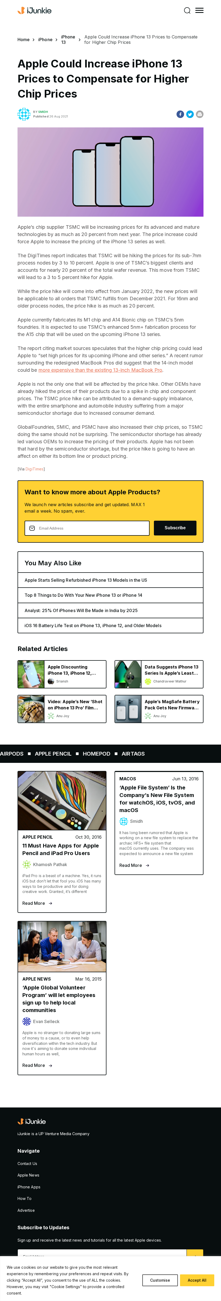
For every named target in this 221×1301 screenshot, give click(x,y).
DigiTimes (34, 469)
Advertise (26, 1210)
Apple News (28, 1175)
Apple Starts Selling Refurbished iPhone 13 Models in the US (86, 580)
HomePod (84, 753)
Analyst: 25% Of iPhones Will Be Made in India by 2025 (81, 610)
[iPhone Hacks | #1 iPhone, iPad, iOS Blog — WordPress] (35, 10)
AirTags (121, 753)
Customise (160, 1280)
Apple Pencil (41, 753)
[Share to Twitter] (190, 114)
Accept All (197, 1280)
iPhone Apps (29, 1187)
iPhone (45, 39)
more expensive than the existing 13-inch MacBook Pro (101, 370)
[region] (110, 1278)
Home (24, 39)
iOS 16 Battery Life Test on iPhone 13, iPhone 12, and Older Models (93, 625)
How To (25, 1198)
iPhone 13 (68, 39)
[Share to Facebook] (180, 114)
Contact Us (27, 1163)
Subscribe (175, 528)
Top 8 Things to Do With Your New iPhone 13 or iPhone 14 (83, 595)
